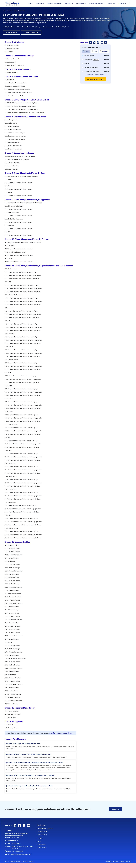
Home (30, 3)
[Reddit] (105, 43)
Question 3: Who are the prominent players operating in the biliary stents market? (34, 762)
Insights (40, 838)
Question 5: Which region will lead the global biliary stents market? (29, 786)
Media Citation (42, 847)
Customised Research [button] (96, 3)
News (39, 841)
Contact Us (122, 3)
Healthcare (10, 10)
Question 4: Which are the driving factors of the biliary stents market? (30, 775)
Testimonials (41, 844)
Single (86, 51)
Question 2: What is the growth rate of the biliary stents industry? (28, 754)
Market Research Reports (45, 828)
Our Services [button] (80, 3)
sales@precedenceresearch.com (60, 733)
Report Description (32, 32)
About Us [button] (111, 3)
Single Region (88, 59)
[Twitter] (94, 43)
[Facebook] (98, 43)
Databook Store (42, 831)
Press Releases (42, 834)
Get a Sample (12, 32)
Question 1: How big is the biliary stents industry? (23, 744)
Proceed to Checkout (96, 79)
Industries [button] (68, 3)
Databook (86, 63)
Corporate (105, 51)
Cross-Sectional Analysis (91, 71)
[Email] (102, 43)
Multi (95, 51)
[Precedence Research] (12, 3)
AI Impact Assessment (54, 3)
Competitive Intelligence (91, 67)
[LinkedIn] (91, 43)
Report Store (40, 3)
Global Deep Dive (89, 55)
